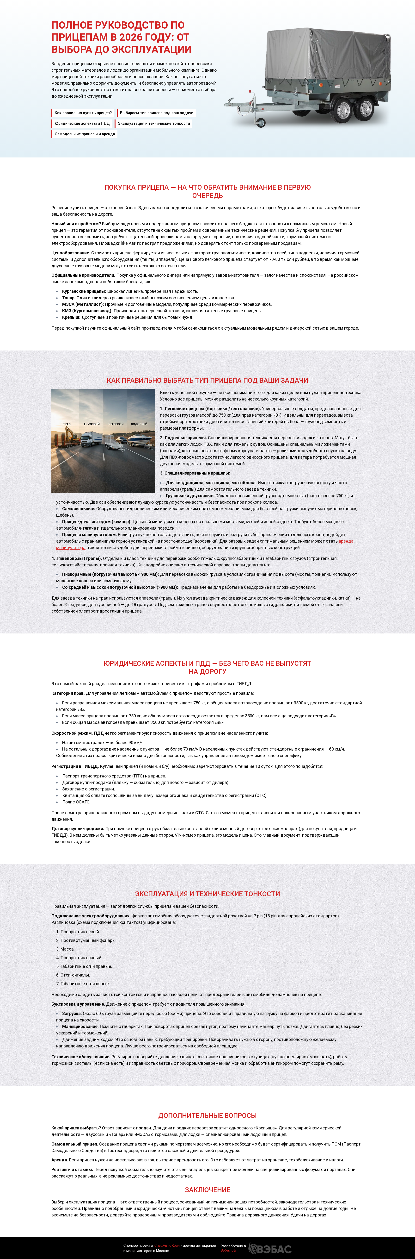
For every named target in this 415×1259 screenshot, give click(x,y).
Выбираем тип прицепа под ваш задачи (156, 113)
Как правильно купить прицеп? (83, 113)
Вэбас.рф (228, 1250)
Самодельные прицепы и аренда (85, 134)
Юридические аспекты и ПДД (82, 123)
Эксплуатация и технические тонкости (154, 123)
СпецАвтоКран (167, 1245)
